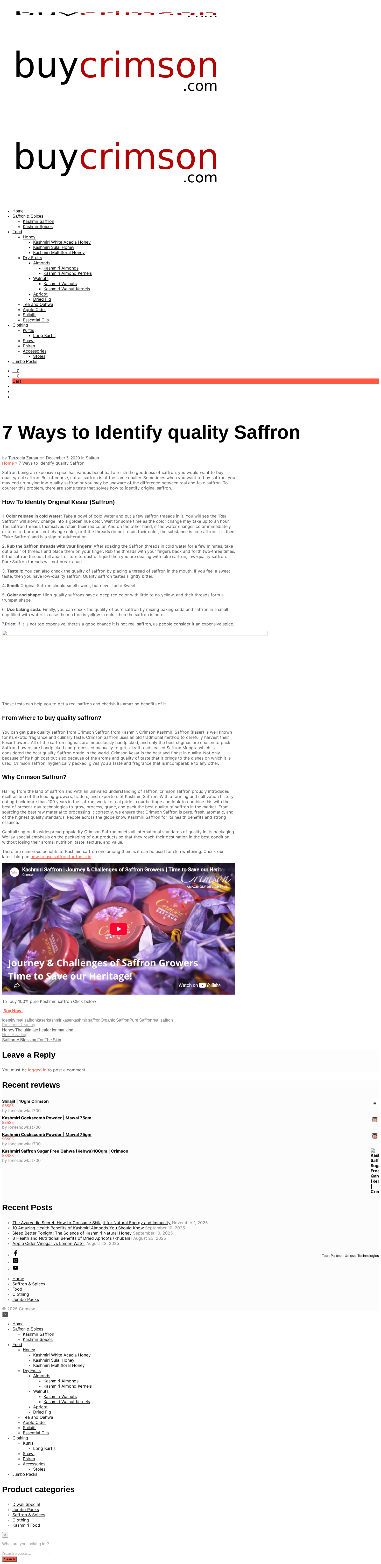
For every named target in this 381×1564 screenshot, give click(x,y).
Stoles (39, 356)
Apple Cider (34, 309)
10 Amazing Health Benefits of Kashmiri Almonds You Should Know (78, 1227)
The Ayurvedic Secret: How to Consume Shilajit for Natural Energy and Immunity (91, 1222)
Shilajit (29, 314)
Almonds (41, 262)
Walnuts (40, 278)
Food (17, 232)
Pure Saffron (140, 1020)
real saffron (162, 1020)
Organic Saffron (115, 1020)
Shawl (28, 340)
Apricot (40, 294)
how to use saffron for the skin (61, 856)
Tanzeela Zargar (23, 458)
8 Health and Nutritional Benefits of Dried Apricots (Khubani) (72, 1238)
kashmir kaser (60, 1020)
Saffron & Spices (27, 216)
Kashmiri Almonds (61, 268)
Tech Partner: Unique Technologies (350, 1255)
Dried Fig (42, 299)
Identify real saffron (19, 1020)
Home (18, 211)
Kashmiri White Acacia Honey (62, 242)
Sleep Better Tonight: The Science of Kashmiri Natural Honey (72, 1233)
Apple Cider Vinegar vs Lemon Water (48, 1243)
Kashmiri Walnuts (60, 283)
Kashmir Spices (38, 226)
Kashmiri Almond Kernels (68, 273)
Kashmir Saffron (38, 221)
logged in (37, 1069)
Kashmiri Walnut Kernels (67, 288)
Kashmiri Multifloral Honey (59, 252)
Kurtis (28, 330)
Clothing (20, 325)
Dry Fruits (32, 257)
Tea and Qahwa (38, 304)
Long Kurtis (44, 335)
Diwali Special (26, 1504)
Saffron (92, 458)
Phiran (29, 345)
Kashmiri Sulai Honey (53, 247)
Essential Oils (36, 319)
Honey (29, 236)
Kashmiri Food (26, 1525)
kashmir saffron (87, 1020)
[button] (15, 370)
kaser (42, 1020)
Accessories (34, 351)
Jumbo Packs (24, 361)
